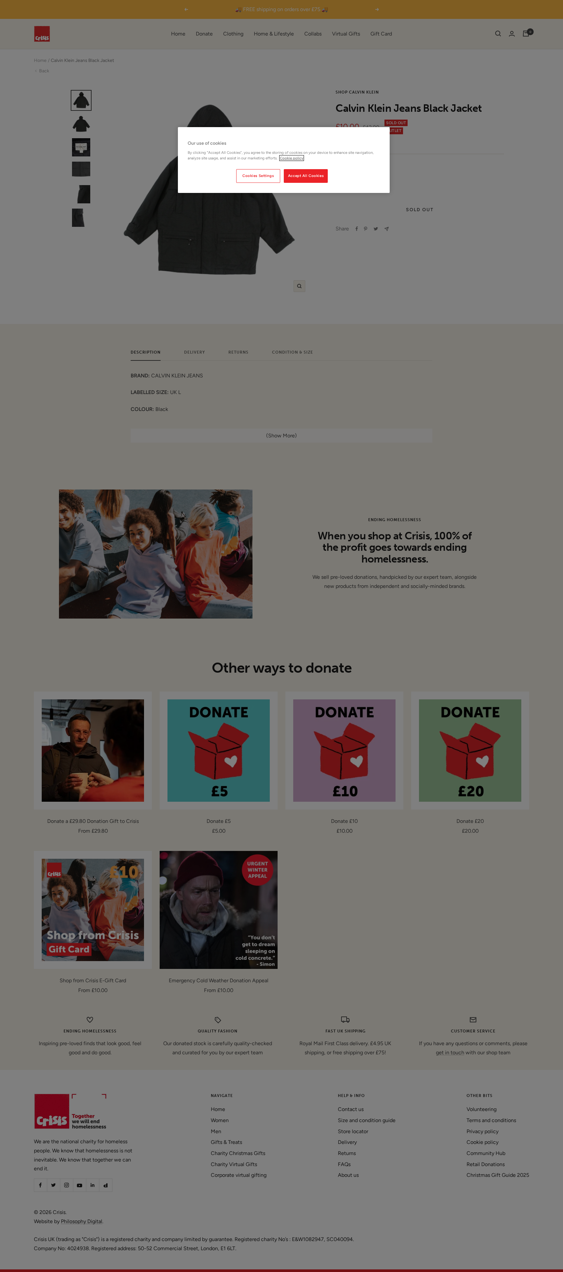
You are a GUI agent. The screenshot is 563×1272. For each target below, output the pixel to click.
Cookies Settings (258, 175)
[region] (284, 160)
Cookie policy (291, 158)
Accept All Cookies (306, 175)
